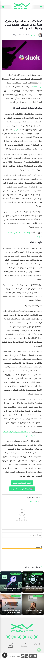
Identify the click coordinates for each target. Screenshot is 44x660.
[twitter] (30, 637)
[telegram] (8, 637)
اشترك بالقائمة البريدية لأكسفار (21, 482)
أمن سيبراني (38, 17)
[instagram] (13, 637)
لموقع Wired (37, 86)
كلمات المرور (33, 501)
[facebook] (35, 637)
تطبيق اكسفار (10, 646)
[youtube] (24, 637)
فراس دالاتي (34, 34)
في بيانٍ (15, 129)
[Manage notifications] (39, 650)
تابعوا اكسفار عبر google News (20, 488)
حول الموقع (37, 643)
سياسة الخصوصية (24, 644)
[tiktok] (19, 637)
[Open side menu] (40, 7)
